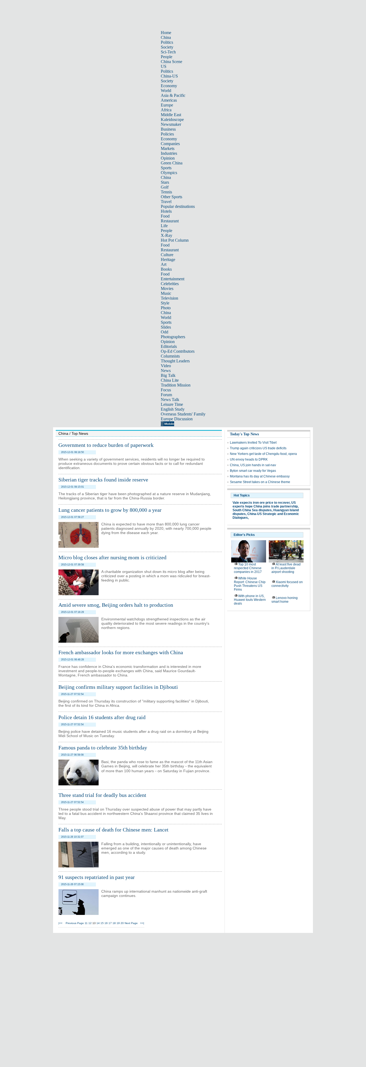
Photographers (173, 336)
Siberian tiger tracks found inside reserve (103, 480)
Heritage (168, 259)
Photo (166, 308)
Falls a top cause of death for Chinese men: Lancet (113, 830)
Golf (165, 187)
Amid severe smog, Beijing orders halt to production (115, 605)
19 (118, 923)
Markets (167, 148)
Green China (171, 163)
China (166, 37)
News (166, 370)
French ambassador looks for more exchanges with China (120, 652)
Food (165, 216)
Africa (166, 110)
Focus (166, 390)
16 (106, 923)
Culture (167, 254)
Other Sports (171, 196)
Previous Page (75, 923)
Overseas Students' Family (183, 414)
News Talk (170, 399)
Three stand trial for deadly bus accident (102, 795)
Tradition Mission (176, 385)
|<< (60, 923)
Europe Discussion (177, 419)
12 (90, 923)
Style (165, 303)
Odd (164, 332)
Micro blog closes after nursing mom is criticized (112, 557)
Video (166, 365)
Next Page (131, 923)
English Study (173, 409)
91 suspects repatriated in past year (96, 877)
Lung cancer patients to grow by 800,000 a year (110, 510)
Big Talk (168, 375)
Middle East (171, 114)
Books (166, 269)
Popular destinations (178, 206)
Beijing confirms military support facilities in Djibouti (118, 687)
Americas (169, 100)
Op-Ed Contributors (178, 351)
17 (110, 923)
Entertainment (172, 279)
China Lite (170, 380)
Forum (166, 394)
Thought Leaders (175, 361)
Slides (166, 327)
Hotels (166, 211)
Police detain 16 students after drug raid (101, 717)
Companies (170, 143)
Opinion (168, 158)
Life (164, 225)
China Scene (171, 61)
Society (167, 47)
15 (102, 923)
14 (98, 923)
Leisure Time (172, 404)
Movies (167, 288)
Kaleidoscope (172, 119)
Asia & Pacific (173, 95)
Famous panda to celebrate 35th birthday (102, 747)
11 (86, 923)
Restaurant (170, 221)
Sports (166, 167)
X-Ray (166, 235)
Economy (169, 85)
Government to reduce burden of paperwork (106, 445)
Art (163, 264)
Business (168, 129)
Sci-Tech (168, 52)
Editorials (169, 346)
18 (114, 923)
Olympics (169, 172)
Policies (167, 134)
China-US (169, 76)
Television (169, 298)
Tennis (166, 192)
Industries (169, 153)
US (163, 66)
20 (122, 923)
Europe (167, 105)
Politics (167, 42)
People (166, 56)
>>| (142, 923)
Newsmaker (171, 124)
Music (166, 293)
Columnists (170, 356)
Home (166, 32)
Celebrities (170, 283)
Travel (166, 201)
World (166, 90)
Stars (165, 182)
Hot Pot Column (175, 240)
